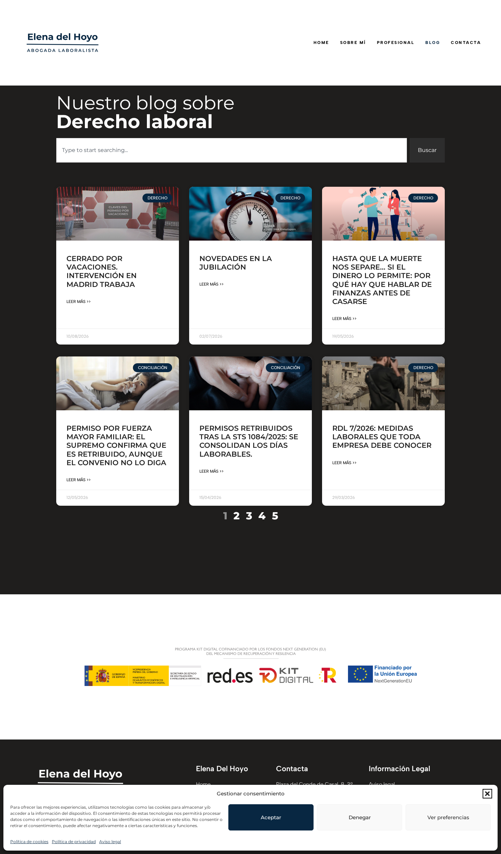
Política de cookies (29, 841)
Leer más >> (78, 301)
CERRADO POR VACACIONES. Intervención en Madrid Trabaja (101, 271)
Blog (432, 42)
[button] (487, 793)
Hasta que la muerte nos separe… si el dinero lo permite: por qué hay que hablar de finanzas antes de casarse (382, 280)
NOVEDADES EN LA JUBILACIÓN (235, 262)
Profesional (396, 42)
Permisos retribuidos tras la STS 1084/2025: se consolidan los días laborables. (248, 441)
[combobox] (231, 150)
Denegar (360, 817)
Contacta (466, 42)
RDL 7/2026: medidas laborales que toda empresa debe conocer (381, 436)
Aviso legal (110, 841)
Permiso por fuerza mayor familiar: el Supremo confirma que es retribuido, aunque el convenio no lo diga (116, 445)
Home (321, 42)
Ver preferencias (448, 817)
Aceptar (271, 817)
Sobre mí (353, 42)
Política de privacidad (74, 841)
